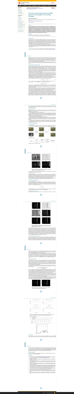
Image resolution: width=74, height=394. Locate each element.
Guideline (19, 20)
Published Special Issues (21, 30)
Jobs (49, 5)
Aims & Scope (20, 18)
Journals (25, 5)
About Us (44, 5)
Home (20, 5)
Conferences (34, 5)
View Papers (19, 17)
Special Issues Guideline (21, 31)
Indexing (19, 16)
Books (30, 5)
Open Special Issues (20, 29)
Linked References (20, 12)
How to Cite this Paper (20, 13)
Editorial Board (20, 19)
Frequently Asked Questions (21, 27)
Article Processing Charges (21, 21)
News (39, 5)
